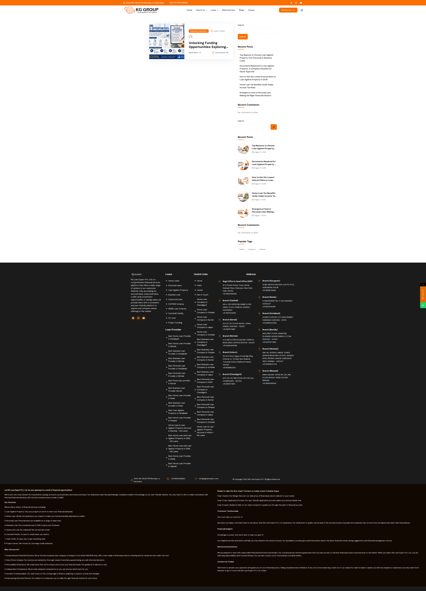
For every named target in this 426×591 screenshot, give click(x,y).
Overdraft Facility (175, 313)
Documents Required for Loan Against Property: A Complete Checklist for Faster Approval (257, 69)
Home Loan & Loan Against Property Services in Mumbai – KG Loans (179, 428)
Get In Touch (202, 295)
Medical (262, 249)
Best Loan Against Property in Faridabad (177, 411)
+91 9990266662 (179, 2)
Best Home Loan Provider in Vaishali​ (179, 465)
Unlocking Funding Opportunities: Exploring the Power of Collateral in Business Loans (208, 45)
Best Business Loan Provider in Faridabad (177, 352)
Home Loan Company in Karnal (205, 318)
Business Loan (174, 295)
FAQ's (199, 285)
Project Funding (175, 322)
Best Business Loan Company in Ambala (206, 366)
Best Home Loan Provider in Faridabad (179, 337)
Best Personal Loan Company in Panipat (206, 406)
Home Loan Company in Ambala (206, 333)
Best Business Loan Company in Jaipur (205, 373)
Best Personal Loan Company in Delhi (205, 380)
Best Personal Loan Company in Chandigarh (205, 389)
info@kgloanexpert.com (208, 478)
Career (200, 290)
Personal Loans (175, 285)
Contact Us (287, 10)
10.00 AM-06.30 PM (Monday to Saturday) (147, 480)
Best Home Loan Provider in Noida (179, 457)
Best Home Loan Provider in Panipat (179, 419)
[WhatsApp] (423, 305)
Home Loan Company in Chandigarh (202, 302)
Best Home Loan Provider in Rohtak (179, 345)
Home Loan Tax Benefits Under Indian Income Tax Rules (256, 86)
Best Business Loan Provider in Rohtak (176, 359)
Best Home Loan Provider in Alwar (179, 397)
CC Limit (172, 318)
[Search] (274, 127)
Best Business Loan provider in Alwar (176, 404)
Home (199, 281)
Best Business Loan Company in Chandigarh (205, 342)
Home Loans (173, 281)
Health (242, 249)
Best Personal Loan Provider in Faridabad (177, 367)
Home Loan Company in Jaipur (205, 326)
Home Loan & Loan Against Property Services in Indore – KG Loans (205, 431)
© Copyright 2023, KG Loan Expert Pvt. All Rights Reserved (256, 479)
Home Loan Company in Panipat (206, 311)
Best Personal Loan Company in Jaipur (205, 413)
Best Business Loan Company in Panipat (206, 351)
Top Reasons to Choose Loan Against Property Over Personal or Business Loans (256, 58)
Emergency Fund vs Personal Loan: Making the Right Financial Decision (255, 94)
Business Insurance (198, 31)
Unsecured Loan (175, 299)
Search (241, 25)
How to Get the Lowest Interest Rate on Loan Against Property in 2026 (258, 78)
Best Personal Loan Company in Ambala (206, 420)
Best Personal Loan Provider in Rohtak (176, 374)
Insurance (251, 249)
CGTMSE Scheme (176, 304)
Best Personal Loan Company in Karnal (205, 398)
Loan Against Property (178, 290)
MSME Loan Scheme (177, 308)
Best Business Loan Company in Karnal (205, 358)
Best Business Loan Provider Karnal (176, 389)
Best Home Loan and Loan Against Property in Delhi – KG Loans (179, 438)
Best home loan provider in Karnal (179, 382)
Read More (193, 52)
